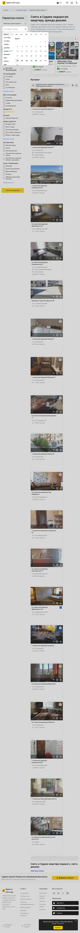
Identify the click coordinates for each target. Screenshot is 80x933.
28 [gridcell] (36, 61)
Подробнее (60, 923)
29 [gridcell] (41, 61)
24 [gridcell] (17, 61)
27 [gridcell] (31, 61)
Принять (58, 928)
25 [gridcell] (22, 61)
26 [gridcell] (27, 61)
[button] (67, 3)
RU (60, 3)
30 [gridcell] (45, 61)
